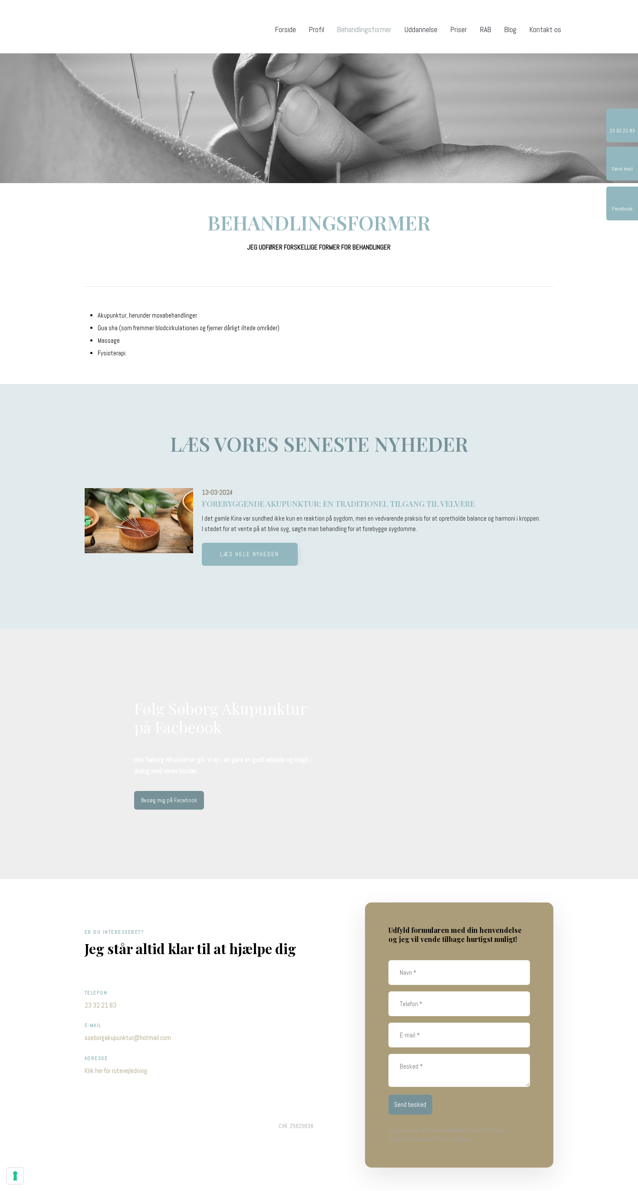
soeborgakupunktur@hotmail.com (128, 1038)
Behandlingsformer (364, 29)
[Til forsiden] (91, 26)
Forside (285, 29)
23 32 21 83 (100, 1005)
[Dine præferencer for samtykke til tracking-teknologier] (15, 1176)
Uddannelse (421, 29)
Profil (316, 29)
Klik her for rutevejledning (116, 1070)
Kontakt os (545, 29)
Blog (510, 29)
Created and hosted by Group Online (127, 1126)
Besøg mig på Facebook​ (169, 800)
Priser (459, 29)
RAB (485, 29)
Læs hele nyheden (249, 554)
